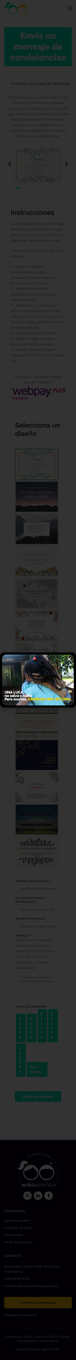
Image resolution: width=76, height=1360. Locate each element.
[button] (69, 659)
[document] (38, 680)
